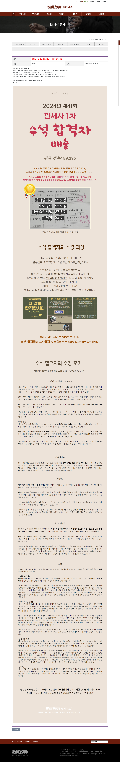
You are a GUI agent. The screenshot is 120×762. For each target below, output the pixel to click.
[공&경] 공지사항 (46, 44)
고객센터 (98, 1)
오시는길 (87, 44)
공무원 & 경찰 (36, 14)
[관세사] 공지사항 (103, 40)
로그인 (79, 1)
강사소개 (61, 14)
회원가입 (86, 1)
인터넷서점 (49, 14)
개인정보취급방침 (17, 741)
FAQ (60, 49)
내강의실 (92, 1)
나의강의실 (101, 14)
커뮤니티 (74, 14)
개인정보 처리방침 (74, 44)
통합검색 (101, 44)
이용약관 (60, 44)
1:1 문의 (32, 44)
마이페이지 (104, 1)
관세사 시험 (22, 14)
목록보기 (16, 729)
